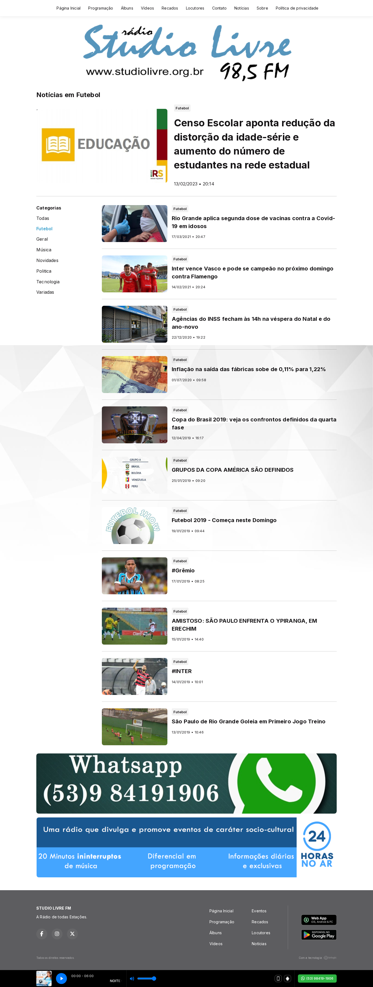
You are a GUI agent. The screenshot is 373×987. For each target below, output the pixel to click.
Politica (44, 271)
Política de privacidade (297, 8)
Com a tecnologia (310, 957)
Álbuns (127, 8)
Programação (100, 8)
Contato (219, 8)
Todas (42, 218)
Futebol (44, 228)
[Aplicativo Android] (287, 978)
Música (43, 249)
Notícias (241, 8)
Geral (42, 239)
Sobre (262, 8)
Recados (170, 8)
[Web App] (278, 978)
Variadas (45, 292)
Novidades (47, 260)
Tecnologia (48, 281)
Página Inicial (69, 8)
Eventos (259, 911)
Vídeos (147, 8)
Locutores (195, 8)
